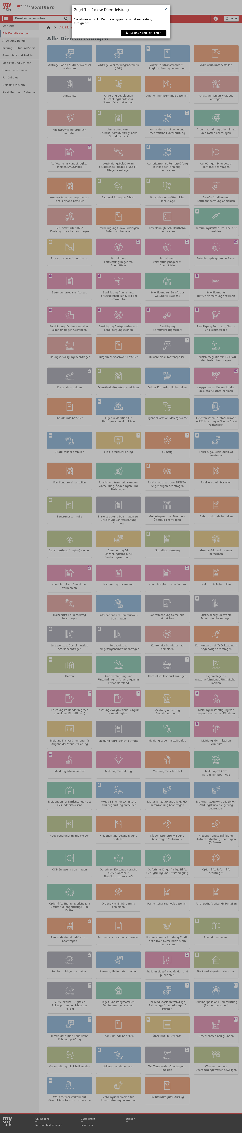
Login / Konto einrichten (145, 33)
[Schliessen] (166, 9)
